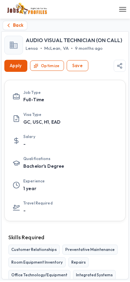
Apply (16, 65)
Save (77, 65)
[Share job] (120, 66)
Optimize (50, 65)
